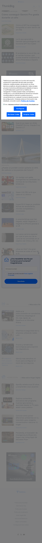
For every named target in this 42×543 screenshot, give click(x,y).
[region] (21, 97)
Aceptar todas (28, 114)
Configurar (20, 108)
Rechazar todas (13, 114)
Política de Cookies (28, 101)
